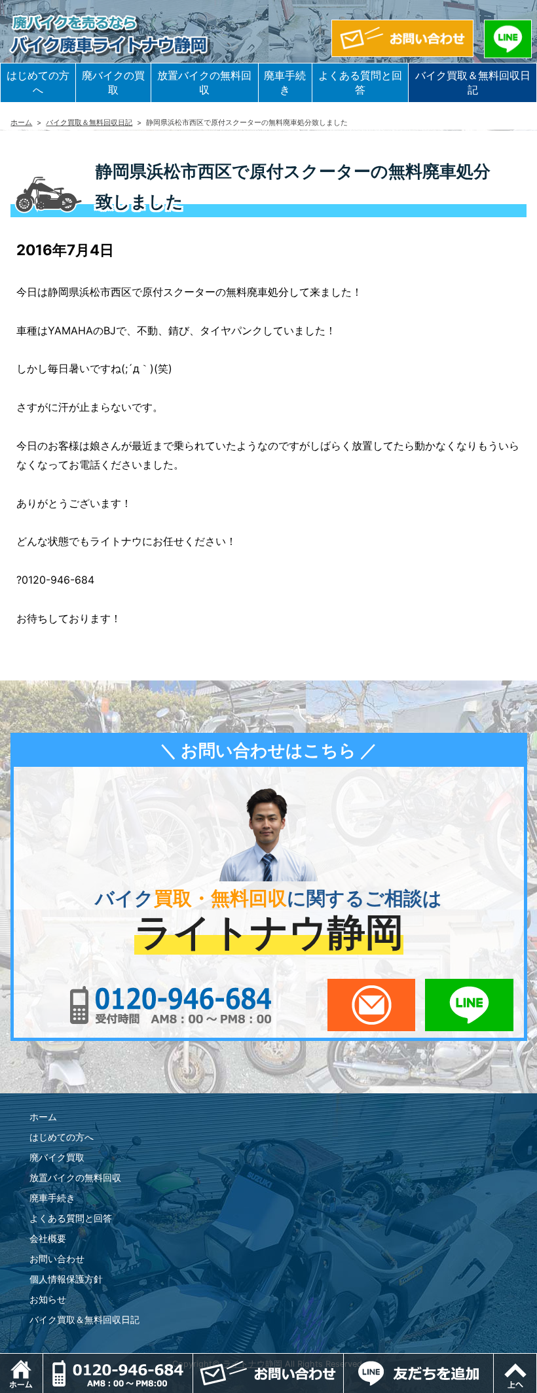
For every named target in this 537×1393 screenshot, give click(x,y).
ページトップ (536, 1360)
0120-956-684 (171, 1005)
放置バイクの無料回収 (204, 82)
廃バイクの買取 (113, 82)
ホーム (21, 122)
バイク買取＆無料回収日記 (472, 82)
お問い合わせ (56, 1258)
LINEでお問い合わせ (469, 1005)
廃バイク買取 (56, 1157)
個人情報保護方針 (66, 1278)
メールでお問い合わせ (371, 1005)
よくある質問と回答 (360, 82)
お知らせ (47, 1299)
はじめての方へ (38, 82)
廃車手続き (285, 82)
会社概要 (47, 1238)
